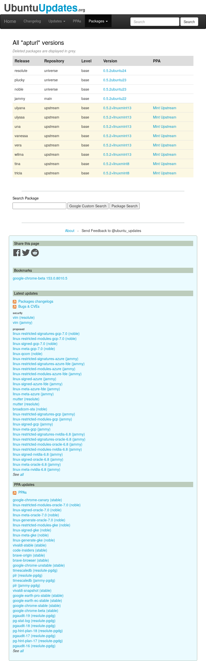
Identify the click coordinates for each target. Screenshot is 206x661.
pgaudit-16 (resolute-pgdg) (34, 645)
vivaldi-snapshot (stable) (32, 590)
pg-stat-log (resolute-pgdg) (34, 620)
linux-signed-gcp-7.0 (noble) (35, 343)
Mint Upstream (164, 107)
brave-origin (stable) (29, 555)
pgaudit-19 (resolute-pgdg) (34, 615)
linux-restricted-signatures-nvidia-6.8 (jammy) (49, 434)
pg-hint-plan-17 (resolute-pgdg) (38, 640)
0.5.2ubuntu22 (114, 98)
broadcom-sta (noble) (30, 408)
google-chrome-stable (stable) (37, 605)
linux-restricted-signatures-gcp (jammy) (44, 413)
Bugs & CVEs (28, 306)
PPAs (77, 20)
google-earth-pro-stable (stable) (38, 595)
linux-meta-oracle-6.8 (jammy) (37, 464)
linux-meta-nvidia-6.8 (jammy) (36, 469)
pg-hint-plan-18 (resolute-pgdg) (38, 630)
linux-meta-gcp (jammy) (31, 429)
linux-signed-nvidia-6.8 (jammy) (38, 454)
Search (189, 21)
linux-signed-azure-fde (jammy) (38, 383)
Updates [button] (55, 20)
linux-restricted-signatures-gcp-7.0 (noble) (46, 333)
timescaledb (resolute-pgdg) (35, 570)
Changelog (32, 20)
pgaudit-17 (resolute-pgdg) (34, 635)
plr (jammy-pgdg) (26, 585)
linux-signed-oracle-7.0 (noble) (37, 509)
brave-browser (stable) (31, 560)
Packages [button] (97, 20)
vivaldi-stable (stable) (29, 545)
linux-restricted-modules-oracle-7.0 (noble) (47, 504)
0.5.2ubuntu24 (114, 70)
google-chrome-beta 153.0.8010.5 (40, 278)
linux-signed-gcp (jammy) (33, 423)
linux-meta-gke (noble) (31, 534)
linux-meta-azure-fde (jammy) (36, 388)
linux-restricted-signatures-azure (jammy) (45, 358)
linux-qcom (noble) (27, 353)
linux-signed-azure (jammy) (34, 378)
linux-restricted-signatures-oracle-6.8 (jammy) (49, 439)
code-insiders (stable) (30, 550)
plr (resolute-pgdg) (27, 575)
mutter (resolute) (26, 398)
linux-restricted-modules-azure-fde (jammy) (47, 373)
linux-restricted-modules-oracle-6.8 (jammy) (47, 444)
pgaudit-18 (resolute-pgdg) (34, 625)
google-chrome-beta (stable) (35, 610)
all (22, 474)
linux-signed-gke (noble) (32, 529)
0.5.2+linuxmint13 (117, 107)
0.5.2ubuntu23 (114, 79)
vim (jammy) (22, 322)
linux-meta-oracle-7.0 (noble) (36, 514)
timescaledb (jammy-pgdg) (34, 580)
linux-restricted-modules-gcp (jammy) (42, 418)
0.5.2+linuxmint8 (116, 163)
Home (10, 21)
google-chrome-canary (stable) (37, 499)
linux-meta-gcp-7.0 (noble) (34, 348)
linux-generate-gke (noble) (34, 539)
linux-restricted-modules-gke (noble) (41, 524)
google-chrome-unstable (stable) (39, 565)
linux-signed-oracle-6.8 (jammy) (38, 459)
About (69, 230)
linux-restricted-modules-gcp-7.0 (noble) (45, 338)
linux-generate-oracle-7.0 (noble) (39, 519)
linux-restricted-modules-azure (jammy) (44, 368)
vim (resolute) (24, 317)
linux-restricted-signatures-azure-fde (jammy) (49, 363)
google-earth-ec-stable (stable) (37, 600)
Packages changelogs (35, 301)
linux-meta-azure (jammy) (33, 393)
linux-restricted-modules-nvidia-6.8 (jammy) (47, 449)
